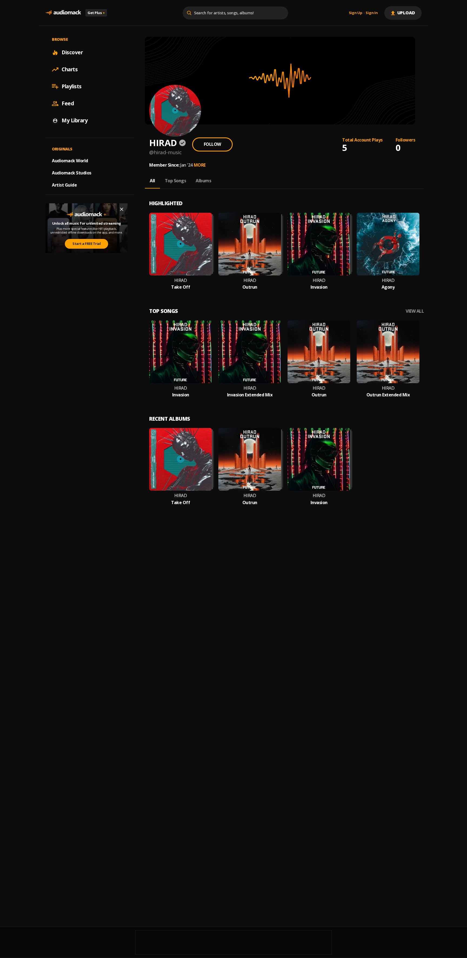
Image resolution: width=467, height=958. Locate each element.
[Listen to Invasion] (319, 244)
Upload (406, 13)
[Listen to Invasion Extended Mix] (249, 352)
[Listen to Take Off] (180, 244)
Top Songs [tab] (175, 181)
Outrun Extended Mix (388, 395)
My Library (75, 120)
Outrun (249, 287)
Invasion (319, 287)
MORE (200, 165)
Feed (68, 103)
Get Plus (96, 12)
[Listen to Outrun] (249, 244)
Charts (70, 69)
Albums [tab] (203, 181)
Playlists (72, 86)
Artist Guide (64, 185)
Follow (212, 144)
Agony (388, 287)
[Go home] (63, 13)
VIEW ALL (415, 311)
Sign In (372, 13)
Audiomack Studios (71, 173)
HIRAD (180, 280)
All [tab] (152, 181)
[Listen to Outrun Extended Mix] (388, 352)
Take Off (180, 287)
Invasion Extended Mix (250, 395)
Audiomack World (70, 161)
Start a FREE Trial (86, 243)
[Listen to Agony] (388, 244)
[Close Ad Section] (121, 209)
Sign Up (355, 13)
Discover (72, 52)
